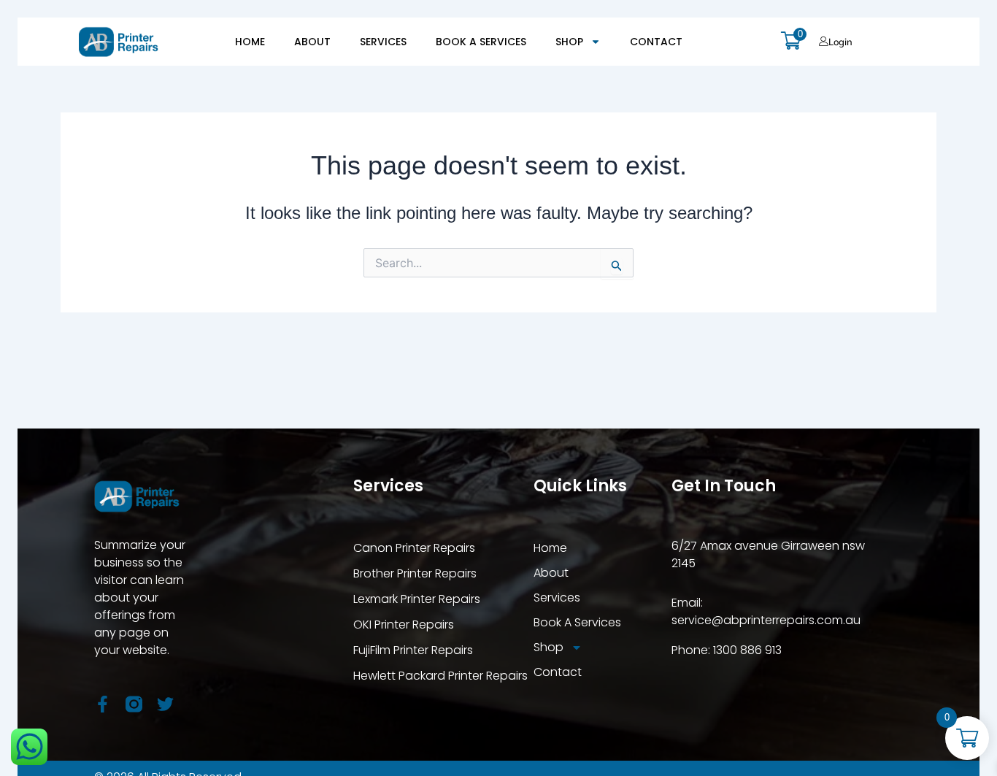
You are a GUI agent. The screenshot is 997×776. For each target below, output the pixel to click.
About (312, 41)
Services (383, 41)
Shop (569, 41)
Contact (656, 41)
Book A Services (481, 41)
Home (250, 41)
